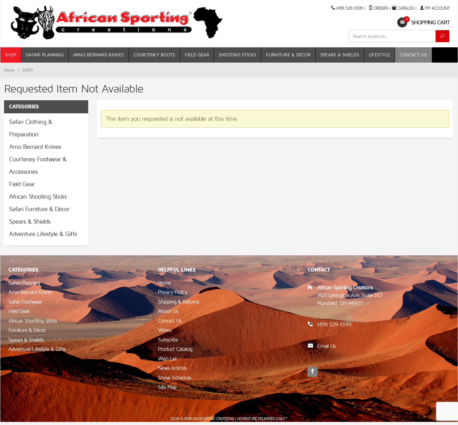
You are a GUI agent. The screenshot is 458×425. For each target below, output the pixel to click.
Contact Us (413, 55)
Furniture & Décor (288, 55)
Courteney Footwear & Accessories (37, 165)
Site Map (167, 387)
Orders (380, 8)
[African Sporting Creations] (117, 22)
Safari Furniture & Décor (39, 209)
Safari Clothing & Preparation (30, 128)
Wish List (167, 359)
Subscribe (168, 340)
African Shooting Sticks (38, 196)
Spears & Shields (339, 55)
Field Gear (197, 55)
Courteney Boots (154, 55)
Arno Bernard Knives (98, 55)
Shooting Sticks (237, 55)
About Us (168, 311)
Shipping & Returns (178, 302)
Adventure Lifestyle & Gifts (43, 234)
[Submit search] (442, 36)
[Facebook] (312, 372)
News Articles (172, 368)
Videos (164, 330)
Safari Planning (45, 55)
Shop (10, 55)
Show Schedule (174, 378)
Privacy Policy (172, 292)
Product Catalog (175, 349)
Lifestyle (379, 55)
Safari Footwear (25, 302)
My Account (437, 8)
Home (9, 70)
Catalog (406, 8)
